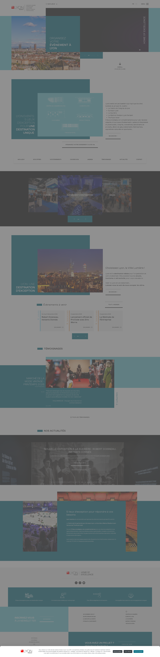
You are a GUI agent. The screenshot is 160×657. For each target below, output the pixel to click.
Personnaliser (118, 651)
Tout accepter (138, 651)
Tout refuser (128, 651)
